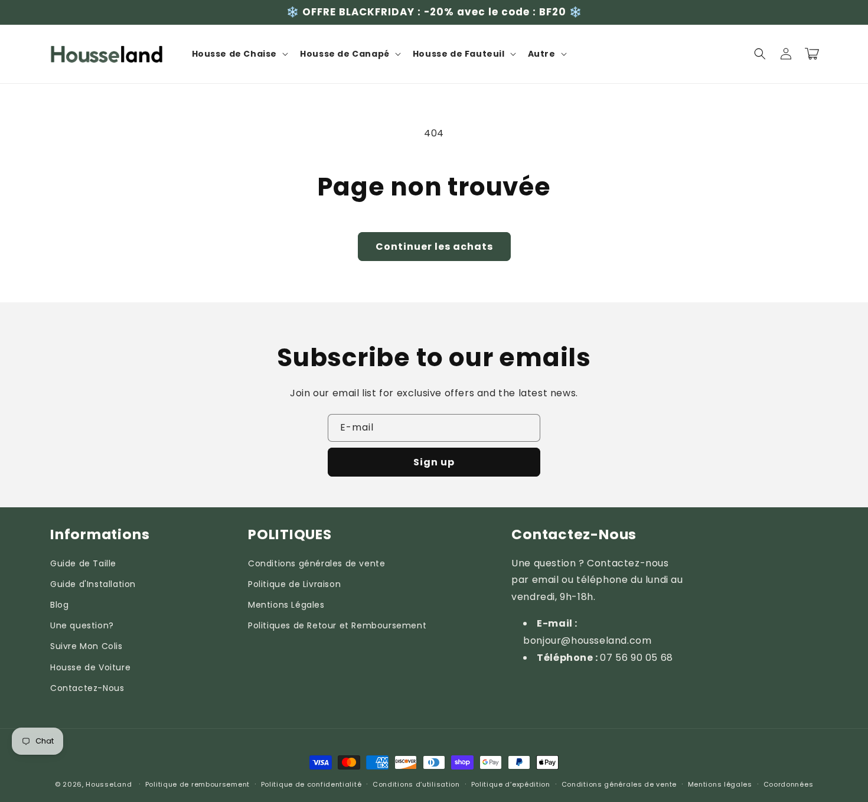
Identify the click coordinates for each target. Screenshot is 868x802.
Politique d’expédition (510, 784)
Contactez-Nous (87, 688)
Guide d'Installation (93, 584)
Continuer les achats (434, 246)
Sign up (434, 462)
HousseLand (109, 784)
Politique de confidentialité (311, 784)
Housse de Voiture (90, 667)
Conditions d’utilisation (416, 784)
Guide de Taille (83, 563)
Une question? (82, 625)
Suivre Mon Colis (86, 646)
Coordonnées (788, 784)
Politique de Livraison (294, 584)
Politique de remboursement (197, 784)
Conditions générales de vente (316, 563)
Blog (59, 605)
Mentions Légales (286, 605)
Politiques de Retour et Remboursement (337, 625)
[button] (239, 53)
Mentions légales (720, 784)
